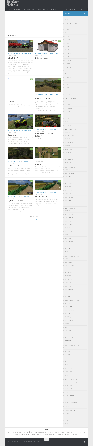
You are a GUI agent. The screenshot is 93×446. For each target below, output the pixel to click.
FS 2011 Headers (69, 176)
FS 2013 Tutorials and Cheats (72, 252)
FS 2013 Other (68, 228)
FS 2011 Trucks (68, 204)
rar (38, 434)
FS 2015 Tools (68, 286)
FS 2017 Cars (68, 303)
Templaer (50, 434)
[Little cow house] (48, 46)
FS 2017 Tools (68, 330)
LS (73, 432)
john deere (70, 432)
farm (50, 432)
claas (17, 432)
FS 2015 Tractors (69, 289)
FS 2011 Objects (54, 53)
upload (72, 434)
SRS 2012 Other (69, 385)
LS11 (75, 432)
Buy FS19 (80, 9)
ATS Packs (67, 43)
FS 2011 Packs (68, 190)
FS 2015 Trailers (69, 293)
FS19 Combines (68, 371)
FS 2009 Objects (69, 142)
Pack (35, 434)
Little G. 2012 (40, 164)
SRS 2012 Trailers (69, 399)
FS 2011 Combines (69, 173)
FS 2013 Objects (69, 224)
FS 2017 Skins (68, 327)
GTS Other (67, 424)
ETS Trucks (67, 94)
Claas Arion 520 (14, 135)
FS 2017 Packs (68, 323)
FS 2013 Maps (68, 221)
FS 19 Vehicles (68, 368)
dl (27, 432)
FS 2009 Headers (69, 139)
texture (57, 434)
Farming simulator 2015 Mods (72, 256)
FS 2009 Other (68, 145)
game (56, 432)
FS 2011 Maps (53, 129)
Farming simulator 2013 (42, 9)
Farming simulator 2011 (28, 9)
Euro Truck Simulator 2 (70, 98)
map (78, 432)
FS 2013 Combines (69, 214)
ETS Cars (67, 74)
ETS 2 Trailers (68, 121)
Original (32, 434)
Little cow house (41, 58)
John (65, 432)
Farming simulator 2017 (56, 9)
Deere (22, 432)
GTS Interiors (68, 417)
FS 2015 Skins (68, 282)
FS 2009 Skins (68, 152)
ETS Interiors (68, 77)
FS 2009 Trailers (69, 163)
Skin (43, 434)
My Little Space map (15, 201)
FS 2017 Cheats (68, 306)
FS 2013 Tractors (26, 53)
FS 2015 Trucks (68, 296)
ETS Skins (67, 87)
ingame (62, 432)
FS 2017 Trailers (69, 334)
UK (66, 434)
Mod (16, 434)
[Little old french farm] (48, 85)
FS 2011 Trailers (69, 200)
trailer (64, 434)
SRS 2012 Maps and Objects (72, 382)
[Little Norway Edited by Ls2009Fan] (48, 120)
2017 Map (67, 20)
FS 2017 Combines (69, 310)
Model (23, 434)
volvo (77, 434)
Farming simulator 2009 (14, 9)
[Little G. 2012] (48, 152)
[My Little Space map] (20, 187)
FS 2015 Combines (69, 265)
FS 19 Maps (67, 351)
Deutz (25, 432)
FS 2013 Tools (68, 238)
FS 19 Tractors (68, 358)
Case (15, 432)
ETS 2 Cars (67, 104)
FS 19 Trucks (68, 365)
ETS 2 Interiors (68, 108)
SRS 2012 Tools (68, 392)
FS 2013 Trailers (69, 245)
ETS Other (67, 84)
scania (41, 434)
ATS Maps (67, 36)
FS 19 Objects (68, 354)
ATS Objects (67, 39)
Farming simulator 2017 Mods (72, 300)
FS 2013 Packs (68, 231)
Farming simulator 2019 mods (72, 345)
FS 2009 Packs (68, 149)
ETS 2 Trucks (68, 125)
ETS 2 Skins (67, 118)
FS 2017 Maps (68, 317)
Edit (48, 432)
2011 (7, 432)
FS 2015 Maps (68, 272)
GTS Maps (67, 420)
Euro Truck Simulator (70, 68)
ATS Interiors (68, 33)
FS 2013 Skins (68, 234)
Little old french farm (43, 98)
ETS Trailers (67, 91)
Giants (58, 432)
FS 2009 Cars (68, 132)
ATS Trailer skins (69, 53)
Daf (19, 432)
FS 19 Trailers (68, 361)
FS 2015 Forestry (69, 269)
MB (80, 432)
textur (53, 434)
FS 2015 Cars (68, 258)
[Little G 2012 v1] (20, 153)
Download (33, 431)
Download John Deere (42, 432)
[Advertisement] (34, 23)
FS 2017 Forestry (69, 313)
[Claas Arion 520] (20, 121)
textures (61, 434)
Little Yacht (12, 101)
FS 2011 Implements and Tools (72, 180)
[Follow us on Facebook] (84, 13)
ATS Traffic (67, 50)
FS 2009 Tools (68, 156)
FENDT (53, 432)
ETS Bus (66, 70)
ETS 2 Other (67, 115)
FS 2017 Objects (69, 320)
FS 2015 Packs (68, 279)
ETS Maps (67, 80)
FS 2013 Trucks (68, 248)
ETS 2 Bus (67, 101)
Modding (19, 434)
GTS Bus (67, 413)
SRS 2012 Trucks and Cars (71, 402)
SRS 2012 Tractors (69, 395)
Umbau (69, 434)
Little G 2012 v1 (14, 165)
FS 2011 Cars (68, 169)
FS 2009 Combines (69, 135)
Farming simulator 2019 (70, 9)
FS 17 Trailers (68, 376)
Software (46, 434)
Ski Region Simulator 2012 (71, 379)
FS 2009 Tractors (69, 159)
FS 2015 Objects (69, 276)
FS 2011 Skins (68, 193)
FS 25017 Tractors (69, 337)
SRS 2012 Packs (69, 388)
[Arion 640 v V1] (20, 46)
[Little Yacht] (20, 87)
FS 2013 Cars (68, 210)
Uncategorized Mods (14, 99)
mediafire (84, 432)
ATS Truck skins (68, 60)
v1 (74, 434)
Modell (28, 434)
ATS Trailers (67, 56)
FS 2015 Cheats (68, 262)
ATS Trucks (67, 63)
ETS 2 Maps (67, 111)
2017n (10, 432)
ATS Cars (67, 29)
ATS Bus (67, 26)
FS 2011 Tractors (26, 130)
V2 (75, 434)
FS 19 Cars (67, 347)
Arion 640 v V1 (13, 58)
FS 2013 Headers (69, 217)
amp (14, 432)
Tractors (67, 406)
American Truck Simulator (71, 23)
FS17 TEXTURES (68, 341)
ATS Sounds (67, 46)
